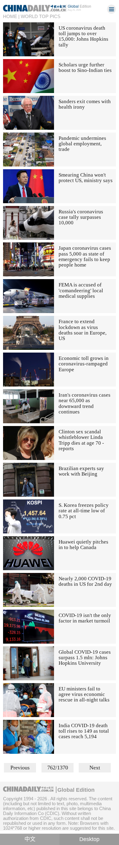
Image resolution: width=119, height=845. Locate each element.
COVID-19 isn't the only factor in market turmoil (85, 618)
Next (94, 768)
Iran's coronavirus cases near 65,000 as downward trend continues (84, 403)
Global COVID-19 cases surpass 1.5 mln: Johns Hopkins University (85, 657)
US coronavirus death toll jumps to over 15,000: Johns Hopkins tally (83, 36)
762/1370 (57, 768)
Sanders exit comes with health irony (85, 104)
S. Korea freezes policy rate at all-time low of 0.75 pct (84, 510)
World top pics (40, 16)
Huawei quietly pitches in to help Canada (83, 544)
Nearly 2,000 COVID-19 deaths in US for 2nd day (85, 581)
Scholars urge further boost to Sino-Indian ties (85, 67)
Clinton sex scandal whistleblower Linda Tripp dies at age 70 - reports (81, 440)
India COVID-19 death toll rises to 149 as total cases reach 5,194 (84, 731)
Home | (11, 16)
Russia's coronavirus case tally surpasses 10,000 (81, 217)
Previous (20, 768)
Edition (79, 6)
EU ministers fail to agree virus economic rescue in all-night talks (84, 694)
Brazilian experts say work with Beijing (81, 471)
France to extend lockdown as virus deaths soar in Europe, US (82, 330)
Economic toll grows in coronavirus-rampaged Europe (84, 363)
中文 (29, 839)
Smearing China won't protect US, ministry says (86, 177)
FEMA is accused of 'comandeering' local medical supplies (81, 290)
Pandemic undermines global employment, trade (82, 143)
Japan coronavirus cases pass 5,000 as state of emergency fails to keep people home (85, 256)
